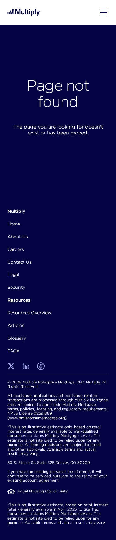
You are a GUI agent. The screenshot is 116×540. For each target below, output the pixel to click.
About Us (17, 236)
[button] (102, 12)
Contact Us (19, 262)
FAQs (13, 351)
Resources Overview (29, 312)
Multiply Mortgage (91, 399)
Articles (15, 325)
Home (13, 224)
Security (16, 287)
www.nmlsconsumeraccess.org (37, 417)
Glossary (16, 338)
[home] (23, 12)
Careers (15, 249)
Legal (13, 274)
